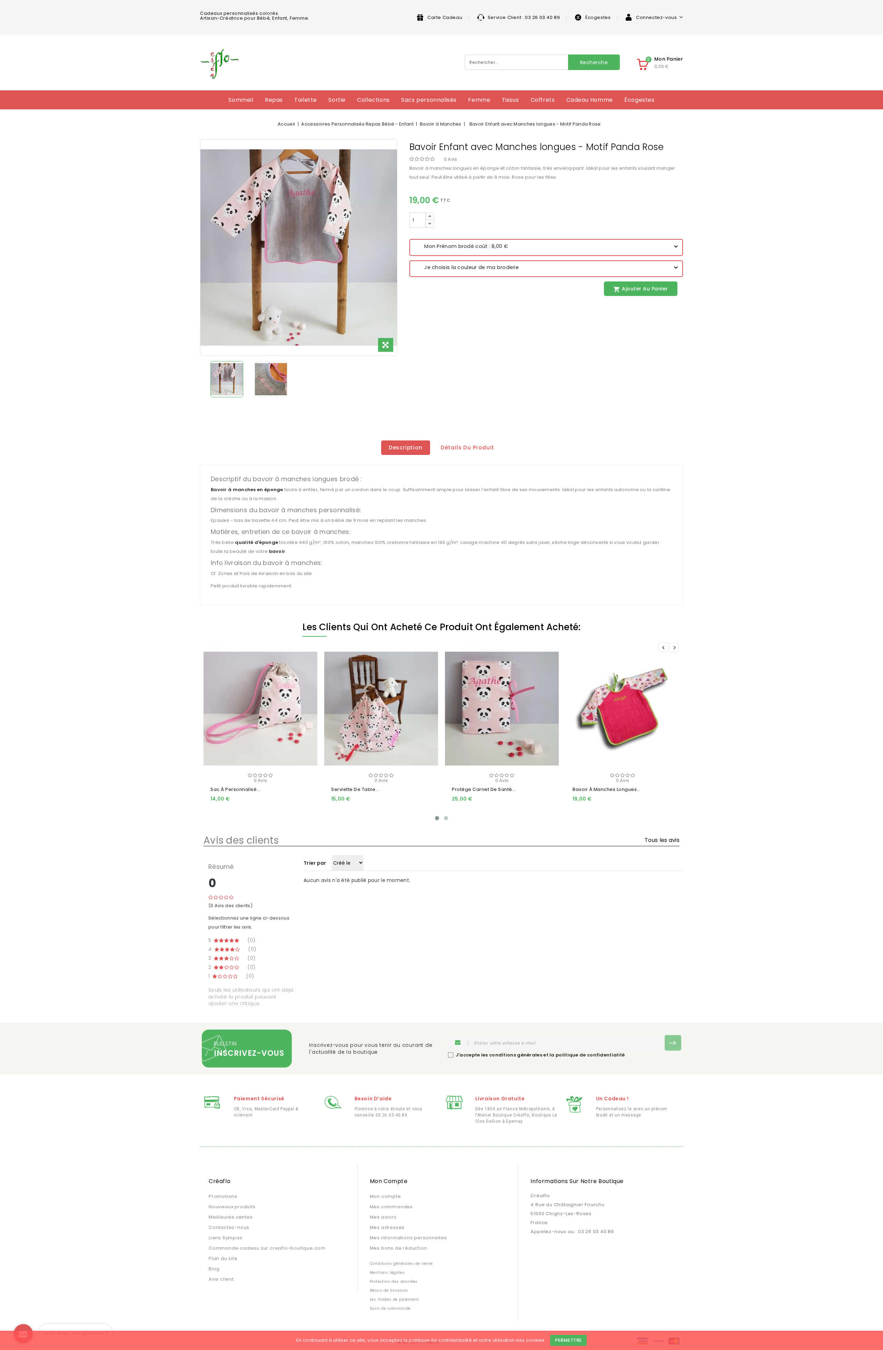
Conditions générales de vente (401, 1263)
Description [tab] (406, 447)
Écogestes (598, 17)
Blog (214, 1268)
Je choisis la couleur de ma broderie (467, 267)
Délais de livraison (389, 1290)
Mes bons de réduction (398, 1248)
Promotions (223, 1196)
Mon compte (385, 1196)
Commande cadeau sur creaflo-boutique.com (267, 1248)
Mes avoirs (383, 1217)
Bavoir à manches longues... (607, 789)
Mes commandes (391, 1206)
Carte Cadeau (444, 17)
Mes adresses (387, 1227)
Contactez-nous (229, 1227)
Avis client (221, 1279)
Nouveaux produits (232, 1206)
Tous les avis (662, 840)
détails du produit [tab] (467, 447)
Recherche (594, 62)
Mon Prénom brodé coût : (461, 246)
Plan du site (223, 1258)
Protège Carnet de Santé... (484, 789)
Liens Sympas (225, 1237)
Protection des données (394, 1281)
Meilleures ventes (231, 1217)
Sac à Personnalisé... (235, 789)
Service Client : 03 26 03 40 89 (524, 17)
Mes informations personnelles (408, 1237)
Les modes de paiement (394, 1299)
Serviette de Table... (355, 789)
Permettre (568, 1340)
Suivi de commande (390, 1308)
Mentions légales (387, 1272)
